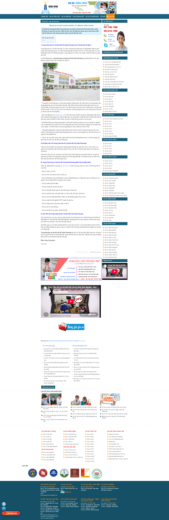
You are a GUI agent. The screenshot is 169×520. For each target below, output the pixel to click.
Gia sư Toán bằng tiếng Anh (50, 446)
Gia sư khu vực (54, 21)
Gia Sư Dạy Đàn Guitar (111, 208)
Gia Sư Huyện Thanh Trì (111, 254)
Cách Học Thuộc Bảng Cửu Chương (114, 81)
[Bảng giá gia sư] (71, 322)
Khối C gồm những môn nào (116, 449)
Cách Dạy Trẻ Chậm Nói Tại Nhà (113, 84)
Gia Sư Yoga (108, 220)
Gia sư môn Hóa (47, 439)
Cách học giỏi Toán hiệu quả (112, 64)
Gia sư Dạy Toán (109, 96)
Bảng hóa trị (112, 441)
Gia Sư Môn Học (66, 16)
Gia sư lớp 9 (90, 454)
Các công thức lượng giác (116, 436)
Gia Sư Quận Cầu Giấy (111, 235)
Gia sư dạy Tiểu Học (48, 444)
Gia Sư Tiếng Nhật (109, 188)
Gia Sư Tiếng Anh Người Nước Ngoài (114, 193)
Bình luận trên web (48, 387)
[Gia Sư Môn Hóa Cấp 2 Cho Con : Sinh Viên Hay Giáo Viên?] (84, 399)
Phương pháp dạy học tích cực (113, 67)
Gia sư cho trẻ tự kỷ (70, 450)
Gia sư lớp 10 (90, 456)
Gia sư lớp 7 (90, 449)
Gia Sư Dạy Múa (109, 217)
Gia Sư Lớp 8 (108, 148)
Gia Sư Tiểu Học (109, 133)
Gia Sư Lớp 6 (108, 143)
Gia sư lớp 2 (90, 436)
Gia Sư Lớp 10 (108, 161)
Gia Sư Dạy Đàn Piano (110, 203)
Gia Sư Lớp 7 (108, 146)
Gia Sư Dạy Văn (109, 104)
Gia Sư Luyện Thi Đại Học (111, 170)
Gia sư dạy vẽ (68, 441)
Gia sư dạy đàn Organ (70, 436)
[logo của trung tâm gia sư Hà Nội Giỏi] (49, 1)
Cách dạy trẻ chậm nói (71, 452)
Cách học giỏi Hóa (109, 74)
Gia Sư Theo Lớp (54, 16)
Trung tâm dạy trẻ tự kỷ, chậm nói (74, 457)
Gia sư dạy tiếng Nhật (48, 457)
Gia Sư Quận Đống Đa (110, 232)
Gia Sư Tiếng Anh (109, 106)
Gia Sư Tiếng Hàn (109, 190)
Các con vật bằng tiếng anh (116, 439)
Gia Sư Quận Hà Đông (110, 242)
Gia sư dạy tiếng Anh (48, 452)
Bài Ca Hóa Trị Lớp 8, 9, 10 (112, 86)
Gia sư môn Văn (47, 441)
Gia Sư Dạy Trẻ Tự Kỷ (110, 111)
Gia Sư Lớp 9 (108, 151)
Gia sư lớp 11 (90, 458)
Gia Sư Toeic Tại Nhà (110, 180)
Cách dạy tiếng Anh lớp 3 (111, 76)
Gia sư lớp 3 (90, 439)
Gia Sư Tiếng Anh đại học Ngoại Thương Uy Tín (84, 414)
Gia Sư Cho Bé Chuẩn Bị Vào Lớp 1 (114, 119)
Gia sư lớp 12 (90, 461)
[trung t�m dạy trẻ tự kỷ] (71, 269)
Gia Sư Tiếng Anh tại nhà (111, 178)
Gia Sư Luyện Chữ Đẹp (111, 136)
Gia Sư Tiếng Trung (110, 185)
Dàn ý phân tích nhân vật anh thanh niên (85, 371)
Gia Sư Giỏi (112, 46)
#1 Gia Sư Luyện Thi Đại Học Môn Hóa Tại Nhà (114, 407)
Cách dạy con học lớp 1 (111, 72)
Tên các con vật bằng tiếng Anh (113, 62)
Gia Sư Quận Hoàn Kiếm (111, 227)
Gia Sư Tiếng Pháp (110, 183)
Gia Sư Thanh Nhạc (110, 215)
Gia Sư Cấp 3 (108, 168)
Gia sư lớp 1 (90, 434)
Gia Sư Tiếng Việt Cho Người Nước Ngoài (116, 195)
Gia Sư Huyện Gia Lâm (111, 257)
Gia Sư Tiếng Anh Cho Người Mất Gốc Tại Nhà (84, 407)
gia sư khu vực (65, 166)
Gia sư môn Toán (47, 434)
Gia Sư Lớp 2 (108, 123)
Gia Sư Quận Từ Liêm (110, 237)
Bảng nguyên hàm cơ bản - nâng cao (118, 458)
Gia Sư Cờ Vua (109, 210)
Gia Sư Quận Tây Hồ (110, 250)
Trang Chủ (44, 16)
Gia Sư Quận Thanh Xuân (111, 240)
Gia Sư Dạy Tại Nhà (110, 94)
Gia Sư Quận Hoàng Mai (111, 247)
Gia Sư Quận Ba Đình (110, 230)
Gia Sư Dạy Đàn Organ (111, 205)
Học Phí (111, 16)
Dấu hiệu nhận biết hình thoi (116, 456)
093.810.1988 (111, 31)
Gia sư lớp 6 (90, 446)
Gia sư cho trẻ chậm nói (71, 454)
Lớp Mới (102, 16)
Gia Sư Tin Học (109, 109)
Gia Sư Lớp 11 (108, 163)
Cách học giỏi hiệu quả (115, 451)
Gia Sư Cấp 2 (108, 153)
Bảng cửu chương (114, 434)
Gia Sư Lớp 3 (108, 126)
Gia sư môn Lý (47, 436)
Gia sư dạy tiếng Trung (49, 454)
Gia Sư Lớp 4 (108, 128)
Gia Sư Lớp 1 (108, 121)
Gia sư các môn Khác (92, 16)
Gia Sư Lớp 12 (108, 166)
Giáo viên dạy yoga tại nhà (72, 444)
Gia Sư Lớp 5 (108, 131)
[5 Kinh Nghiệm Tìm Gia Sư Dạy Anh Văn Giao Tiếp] (114, 399)
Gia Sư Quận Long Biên (111, 252)
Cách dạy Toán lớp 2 (110, 79)
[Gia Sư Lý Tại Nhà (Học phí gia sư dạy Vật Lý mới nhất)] (55, 399)
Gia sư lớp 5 (90, 444)
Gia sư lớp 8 (90, 451)
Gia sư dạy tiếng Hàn (48, 459)
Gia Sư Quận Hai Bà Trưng (112, 245)
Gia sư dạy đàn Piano (70, 434)
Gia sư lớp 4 (90, 441)
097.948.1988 (111, 27)
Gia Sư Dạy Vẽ (109, 212)
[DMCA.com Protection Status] (66, 492)
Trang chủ (45, 21)
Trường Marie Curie (114, 444)
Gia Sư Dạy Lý (108, 99)
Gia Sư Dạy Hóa (109, 101)
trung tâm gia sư (59, 115)
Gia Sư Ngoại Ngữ (78, 16)
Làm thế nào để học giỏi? (111, 69)
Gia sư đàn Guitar (69, 439)
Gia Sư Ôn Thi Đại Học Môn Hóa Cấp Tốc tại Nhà (114, 414)
